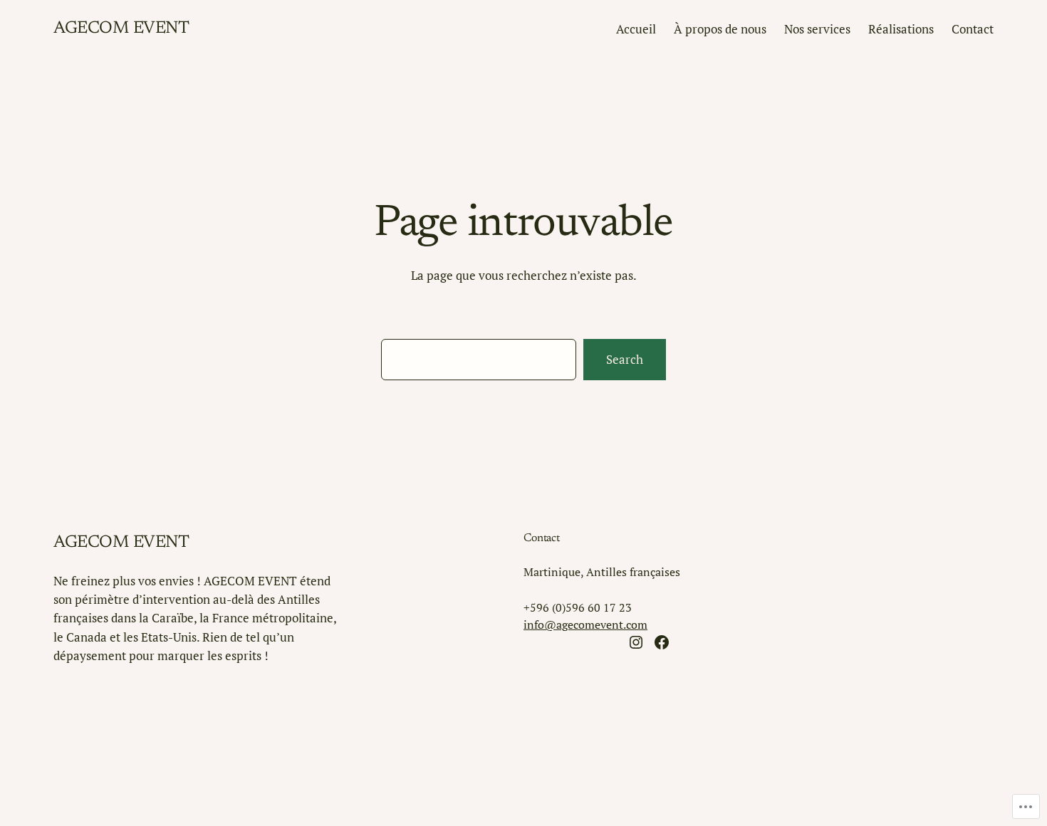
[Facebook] (661, 642)
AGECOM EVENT (121, 28)
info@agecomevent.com (585, 624)
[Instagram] (636, 642)
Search (624, 359)
